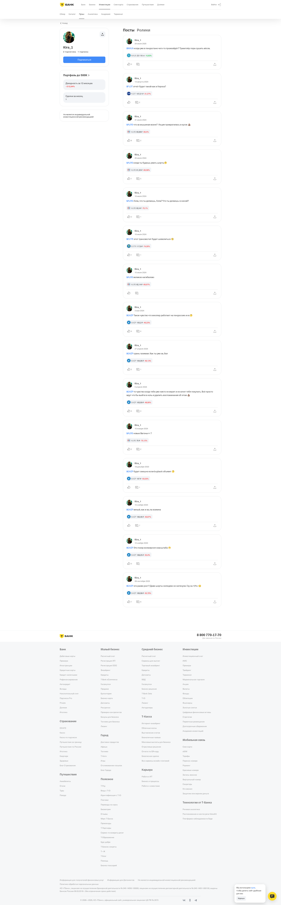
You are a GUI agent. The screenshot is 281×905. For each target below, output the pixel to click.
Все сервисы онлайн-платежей (155, 760)
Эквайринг (105, 670)
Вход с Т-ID (105, 790)
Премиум (64, 660)
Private (63, 703)
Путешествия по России (70, 746)
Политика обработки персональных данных (79, 884)
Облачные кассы (149, 728)
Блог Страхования (68, 765)
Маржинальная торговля (194, 679)
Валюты (186, 689)
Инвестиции (190, 649)
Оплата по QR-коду (150, 751)
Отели (62, 786)
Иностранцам (66, 665)
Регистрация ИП (108, 660)
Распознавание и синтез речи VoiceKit (200, 814)
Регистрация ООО (109, 665)
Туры (62, 790)
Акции (186, 684)
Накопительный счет (69, 693)
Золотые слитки (190, 707)
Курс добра (105, 842)
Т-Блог (103, 856)
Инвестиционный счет (193, 656)
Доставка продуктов (110, 742)
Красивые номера (191, 770)
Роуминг (186, 765)
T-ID (143, 698)
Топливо (104, 751)
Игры (103, 760)
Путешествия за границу (71, 742)
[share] (215, 64)
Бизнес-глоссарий (109, 865)
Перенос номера (190, 760)
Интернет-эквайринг (151, 723)
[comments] (138, 64)
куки (253, 887)
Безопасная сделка (150, 756)
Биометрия (106, 809)
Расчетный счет (108, 656)
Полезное (107, 779)
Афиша (104, 746)
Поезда (63, 795)
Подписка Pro (66, 698)
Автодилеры (147, 707)
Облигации (188, 698)
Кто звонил (187, 788)
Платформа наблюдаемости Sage (198, 818)
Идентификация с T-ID (111, 795)
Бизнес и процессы (150, 781)
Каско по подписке (68, 737)
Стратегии (187, 717)
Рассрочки (105, 707)
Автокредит (65, 684)
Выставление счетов (151, 732)
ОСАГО (63, 728)
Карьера (147, 770)
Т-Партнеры (106, 828)
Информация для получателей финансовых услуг (82, 880)
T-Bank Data (147, 693)
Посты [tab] (128, 30)
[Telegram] (195, 900)
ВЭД (144, 679)
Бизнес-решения (149, 689)
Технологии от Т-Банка (197, 802)
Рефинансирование (69, 679)
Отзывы (104, 814)
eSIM (185, 751)
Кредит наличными (68, 674)
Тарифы (186, 756)
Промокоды (106, 823)
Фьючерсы (187, 703)
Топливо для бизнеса (110, 721)
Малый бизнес (110, 649)
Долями (63, 707)
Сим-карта (187, 746)
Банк (63, 649)
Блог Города (106, 770)
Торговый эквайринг (151, 665)
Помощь (104, 860)
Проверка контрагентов (111, 712)
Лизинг (104, 726)
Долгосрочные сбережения (195, 726)
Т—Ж (103, 851)
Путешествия (68, 774)
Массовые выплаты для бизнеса (156, 742)
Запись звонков (190, 774)
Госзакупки (106, 684)
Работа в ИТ (147, 776)
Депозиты (105, 703)
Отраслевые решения (151, 746)
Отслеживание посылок (111, 765)
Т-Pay (103, 786)
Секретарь (187, 784)
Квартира (64, 756)
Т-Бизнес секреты (108, 846)
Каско (62, 732)
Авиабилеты (65, 781)
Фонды (186, 693)
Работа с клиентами (151, 786)
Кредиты (104, 674)
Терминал (187, 674)
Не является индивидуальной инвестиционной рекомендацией (166, 880)
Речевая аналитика (191, 809)
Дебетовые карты (67, 656)
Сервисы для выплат (151, 660)
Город (104, 735)
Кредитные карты (67, 670)
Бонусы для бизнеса (110, 717)
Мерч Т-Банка (107, 818)
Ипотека (63, 712)
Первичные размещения (194, 721)
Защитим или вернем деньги (196, 793)
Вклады (63, 689)
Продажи (105, 689)
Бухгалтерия (106, 693)
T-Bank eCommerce (109, 679)
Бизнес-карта (107, 698)
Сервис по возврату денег (112, 832)
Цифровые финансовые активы (197, 712)
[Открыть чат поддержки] (272, 896)
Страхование (68, 721)
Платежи (104, 800)
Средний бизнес (152, 649)
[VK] (184, 900)
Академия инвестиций (193, 731)
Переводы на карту (109, 804)
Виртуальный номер (192, 779)
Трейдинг (187, 670)
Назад (65, 23)
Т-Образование (107, 837)
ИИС (185, 660)
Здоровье (64, 760)
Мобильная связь (194, 740)
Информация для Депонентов (120, 880)
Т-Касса (147, 716)
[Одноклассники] (190, 900)
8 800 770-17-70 (209, 635)
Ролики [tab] (143, 30)
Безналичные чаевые (151, 737)
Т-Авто (104, 756)
